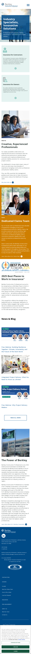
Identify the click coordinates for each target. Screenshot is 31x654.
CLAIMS (4, 586)
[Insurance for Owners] (15, 98)
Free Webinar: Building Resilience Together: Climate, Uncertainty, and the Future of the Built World (14, 349)
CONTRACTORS (5, 577)
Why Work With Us (6, 182)
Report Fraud (12, 624)
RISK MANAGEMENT (7, 604)
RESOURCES (5, 599)
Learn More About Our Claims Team (11, 256)
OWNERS (4, 581)
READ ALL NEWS (16, 417)
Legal (4, 624)
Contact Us (4, 614)
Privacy (7, 624)
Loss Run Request (6, 595)
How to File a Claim (6, 592)
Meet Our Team (5, 611)
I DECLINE (15, 646)
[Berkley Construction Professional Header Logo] (9, 5)
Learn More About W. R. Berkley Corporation (13, 524)
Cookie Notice (21, 639)
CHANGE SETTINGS (15, 642)
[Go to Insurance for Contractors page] (15, 68)
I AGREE (15, 651)
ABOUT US (4, 608)
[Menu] (28, 5)
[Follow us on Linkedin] (2, 534)
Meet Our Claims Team (7, 589)
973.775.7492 (4, 547)
